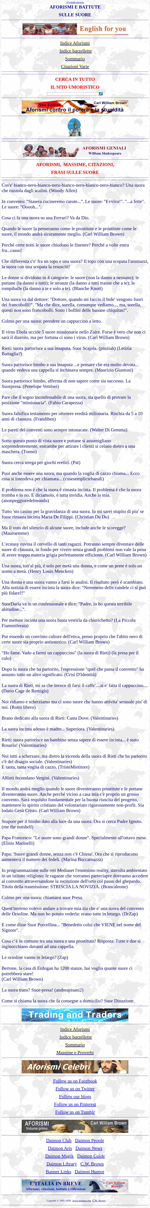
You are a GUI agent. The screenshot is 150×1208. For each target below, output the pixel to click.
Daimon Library (61, 1163)
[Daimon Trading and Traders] (75, 1021)
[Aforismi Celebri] (75, 1072)
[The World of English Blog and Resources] (75, 34)
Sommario (75, 58)
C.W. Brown (92, 1163)
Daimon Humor (89, 1171)
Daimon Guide (91, 1156)
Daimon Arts (60, 1148)
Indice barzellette (75, 50)
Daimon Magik (59, 1156)
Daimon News (88, 1148)
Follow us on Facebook (75, 1081)
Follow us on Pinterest (75, 1104)
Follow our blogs (75, 1096)
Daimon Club (58, 1140)
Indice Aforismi (75, 43)
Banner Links (58, 1171)
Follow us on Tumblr (75, 1112)
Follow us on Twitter (75, 1088)
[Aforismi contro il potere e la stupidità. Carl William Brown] (75, 112)
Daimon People (89, 1140)
